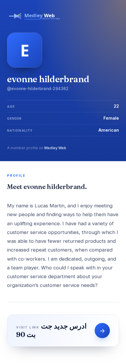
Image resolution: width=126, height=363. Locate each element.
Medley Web (55, 148)
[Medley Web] (35, 21)
